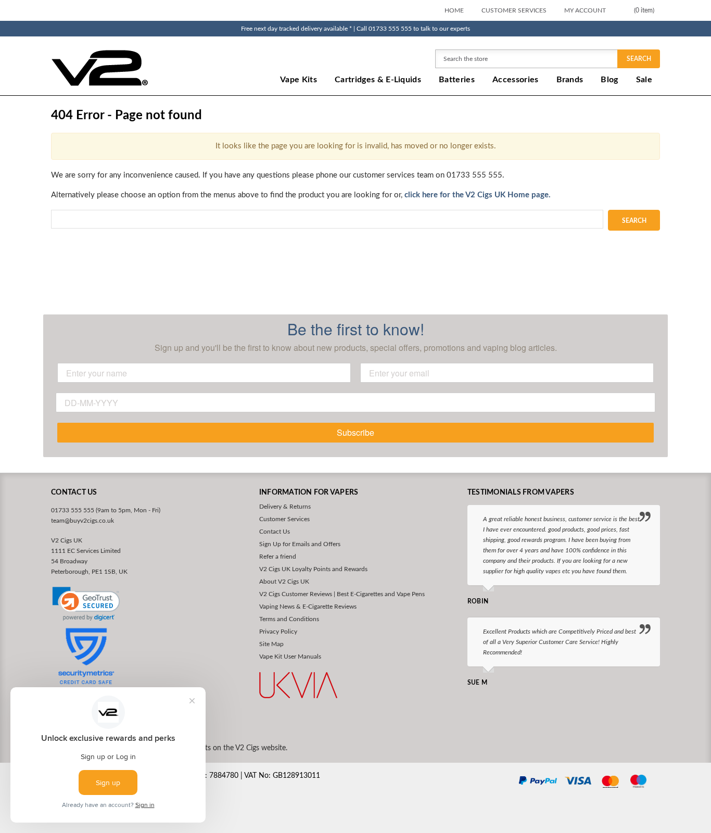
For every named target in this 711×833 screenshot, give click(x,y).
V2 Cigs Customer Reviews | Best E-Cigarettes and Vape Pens (342, 594)
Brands (569, 79)
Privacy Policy (278, 631)
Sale (644, 79)
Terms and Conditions (289, 619)
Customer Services (514, 10)
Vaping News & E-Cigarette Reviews (308, 606)
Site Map (271, 644)
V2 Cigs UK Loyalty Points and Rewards (313, 569)
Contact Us (274, 531)
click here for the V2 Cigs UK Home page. (476, 195)
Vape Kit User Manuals (290, 656)
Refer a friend (277, 556)
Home (454, 10)
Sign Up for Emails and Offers (299, 544)
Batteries (457, 79)
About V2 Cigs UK (284, 581)
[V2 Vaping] (132, 67)
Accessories (515, 79)
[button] (86, 604)
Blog (609, 79)
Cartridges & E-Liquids (378, 79)
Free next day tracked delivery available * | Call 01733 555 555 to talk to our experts (355, 29)
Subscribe (355, 432)
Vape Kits (298, 79)
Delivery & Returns (285, 506)
